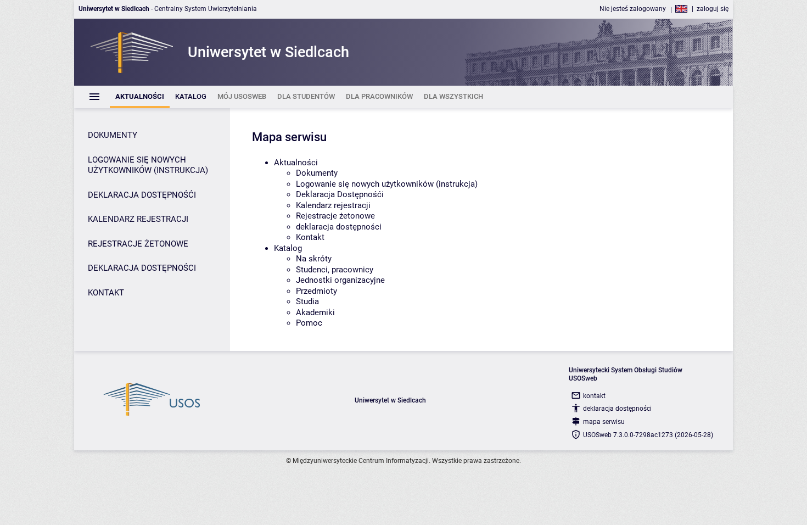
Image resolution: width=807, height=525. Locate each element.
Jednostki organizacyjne (340, 280)
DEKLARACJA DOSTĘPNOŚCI (142, 268)
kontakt (594, 396)
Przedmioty (316, 291)
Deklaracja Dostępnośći (340, 194)
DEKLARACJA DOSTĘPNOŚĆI (142, 195)
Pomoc (309, 323)
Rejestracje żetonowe (335, 216)
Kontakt (310, 237)
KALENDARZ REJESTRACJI (138, 219)
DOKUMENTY (112, 135)
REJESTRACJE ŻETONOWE (138, 244)
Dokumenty (317, 173)
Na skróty (314, 259)
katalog (288, 248)
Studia (307, 301)
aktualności (296, 162)
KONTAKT (106, 293)
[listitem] (140, 97)
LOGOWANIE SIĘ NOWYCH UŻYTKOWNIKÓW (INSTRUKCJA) (148, 165)
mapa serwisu (604, 422)
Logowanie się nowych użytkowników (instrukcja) (387, 184)
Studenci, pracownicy (334, 270)
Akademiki (315, 312)
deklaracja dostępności (339, 227)
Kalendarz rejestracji (333, 205)
